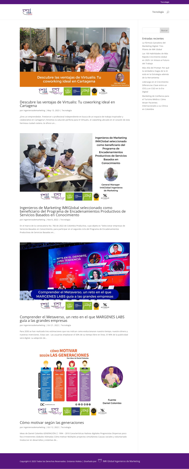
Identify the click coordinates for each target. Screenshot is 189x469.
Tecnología (165, 2)
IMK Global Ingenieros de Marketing (121, 461)
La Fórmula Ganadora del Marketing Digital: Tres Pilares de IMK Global (154, 46)
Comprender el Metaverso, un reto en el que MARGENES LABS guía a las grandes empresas (72, 318)
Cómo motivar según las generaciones (52, 422)
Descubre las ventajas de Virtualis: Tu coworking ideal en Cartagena (67, 104)
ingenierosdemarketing (34, 110)
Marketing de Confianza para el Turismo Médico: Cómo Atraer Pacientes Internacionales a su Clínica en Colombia (155, 102)
